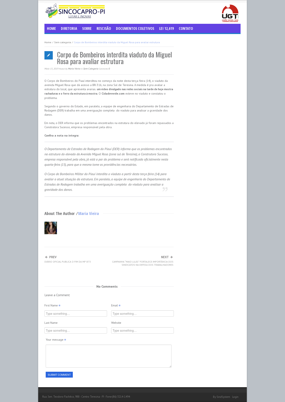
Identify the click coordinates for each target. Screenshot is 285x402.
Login (235, 397)
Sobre (87, 28)
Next (142, 260)
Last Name (51, 323)
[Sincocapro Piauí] (75, 10)
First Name (51, 305)
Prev (67, 259)
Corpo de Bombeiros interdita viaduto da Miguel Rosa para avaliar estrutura (114, 57)
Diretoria (69, 28)
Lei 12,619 (166, 28)
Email (115, 305)
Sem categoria (62, 42)
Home (51, 28)
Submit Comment (59, 374)
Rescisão (104, 28)
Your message (55, 339)
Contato (186, 28)
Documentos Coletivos (135, 28)
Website (116, 323)
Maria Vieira (74, 68)
